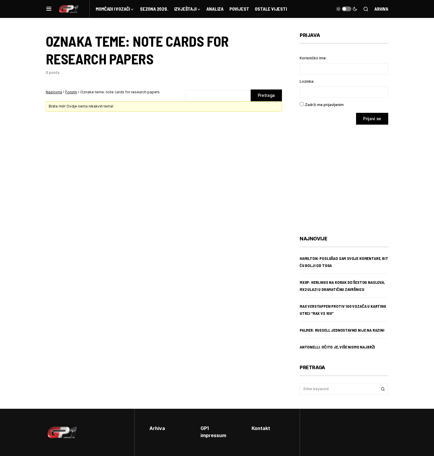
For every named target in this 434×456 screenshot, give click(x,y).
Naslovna (54, 92)
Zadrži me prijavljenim (324, 104)
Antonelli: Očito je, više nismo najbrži (337, 346)
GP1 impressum (213, 431)
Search (383, 389)
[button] (49, 8)
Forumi (71, 92)
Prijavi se (372, 118)
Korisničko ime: (313, 58)
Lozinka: (307, 81)
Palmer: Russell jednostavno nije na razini (342, 330)
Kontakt (261, 428)
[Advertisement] (347, 176)
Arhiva (381, 9)
